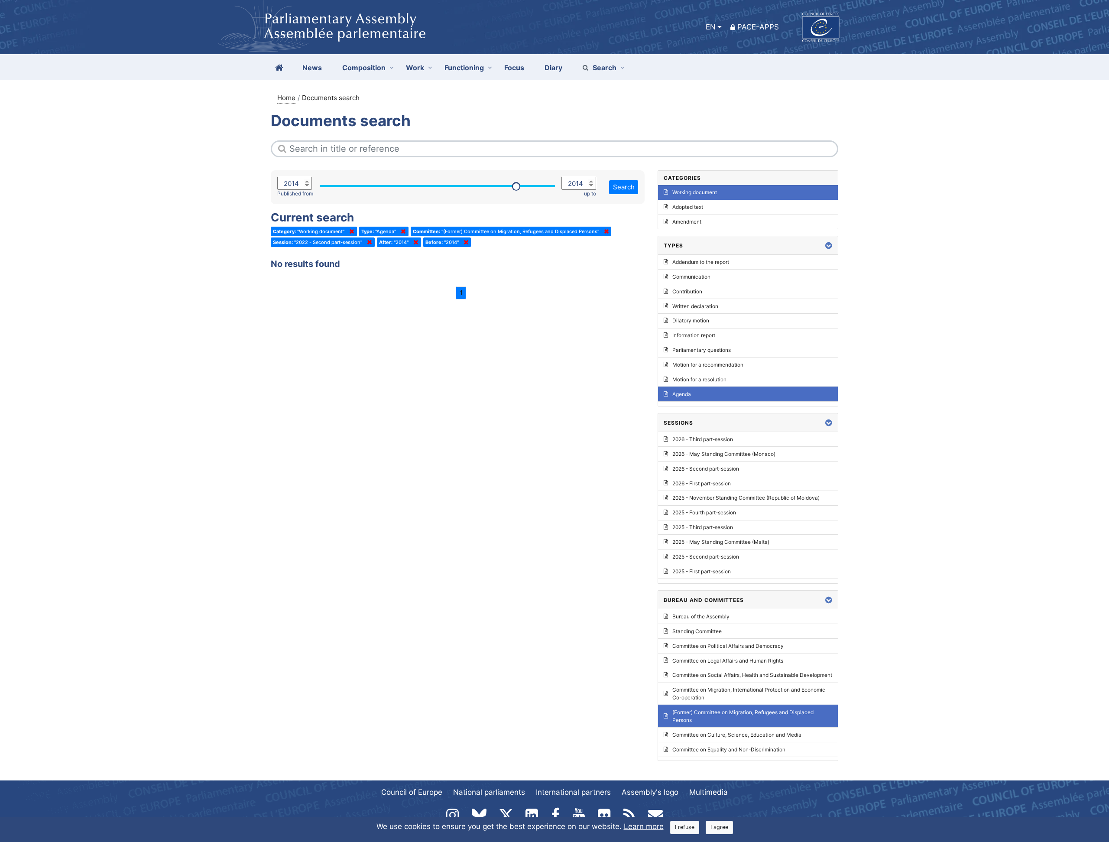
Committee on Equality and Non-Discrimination (728, 749)
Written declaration (695, 306)
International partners (573, 792)
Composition (364, 67)
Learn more (644, 826)
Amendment (686, 221)
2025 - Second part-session (705, 556)
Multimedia (708, 792)
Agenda (681, 394)
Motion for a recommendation (707, 364)
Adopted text (687, 207)
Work (415, 67)
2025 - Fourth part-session (704, 512)
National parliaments (489, 792)
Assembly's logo (650, 792)
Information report (693, 335)
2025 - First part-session (701, 571)
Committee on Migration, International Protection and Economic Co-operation (748, 693)
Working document (694, 192)
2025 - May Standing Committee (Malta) (720, 542)
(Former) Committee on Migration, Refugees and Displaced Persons (743, 716)
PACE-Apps (758, 27)
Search (604, 67)
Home (286, 98)
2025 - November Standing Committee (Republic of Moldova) (746, 497)
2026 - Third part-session (702, 439)
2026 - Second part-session (705, 468)
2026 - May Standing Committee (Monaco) (723, 454)
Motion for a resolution (699, 379)
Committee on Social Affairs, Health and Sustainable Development (752, 675)
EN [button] (711, 27)
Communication (691, 276)
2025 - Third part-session (702, 527)
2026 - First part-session (701, 483)
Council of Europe (411, 792)
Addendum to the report (700, 262)
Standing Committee (697, 631)
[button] (828, 245)
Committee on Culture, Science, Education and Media (736, 734)
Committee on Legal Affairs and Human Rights (727, 660)
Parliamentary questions (701, 350)
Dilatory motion (690, 320)
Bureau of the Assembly (701, 616)
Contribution (687, 291)
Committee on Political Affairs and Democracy (728, 646)
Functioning (464, 67)
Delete (350, 231)
